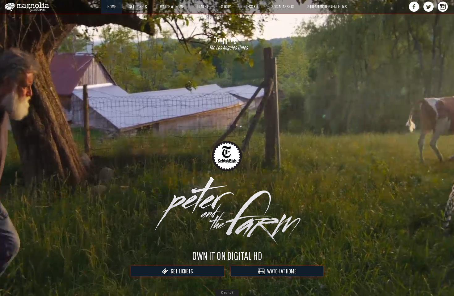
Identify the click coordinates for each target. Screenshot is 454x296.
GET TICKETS (180, 271)
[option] (227, 43)
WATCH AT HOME (280, 271)
